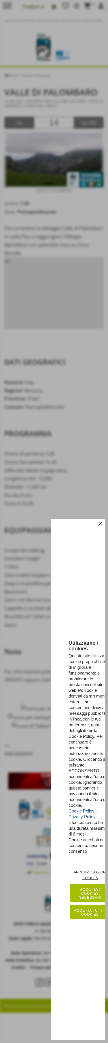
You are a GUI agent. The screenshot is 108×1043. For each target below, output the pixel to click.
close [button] (100, 523)
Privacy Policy (82, 816)
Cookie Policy (81, 810)
